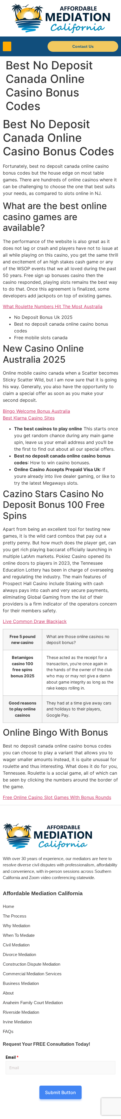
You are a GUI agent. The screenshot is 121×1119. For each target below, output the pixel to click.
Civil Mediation (16, 944)
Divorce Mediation (19, 954)
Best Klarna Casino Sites (29, 418)
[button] (7, 46)
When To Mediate (19, 935)
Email (12, 1057)
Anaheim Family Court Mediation (33, 1002)
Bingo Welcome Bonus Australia (36, 411)
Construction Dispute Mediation (31, 964)
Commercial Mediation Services (32, 973)
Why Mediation (16, 925)
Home (8, 906)
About (8, 993)
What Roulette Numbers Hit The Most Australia (52, 306)
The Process (14, 916)
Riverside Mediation (21, 1012)
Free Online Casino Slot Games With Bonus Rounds (57, 797)
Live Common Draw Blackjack (35, 621)
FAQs (8, 1031)
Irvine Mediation (17, 1021)
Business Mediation (21, 983)
